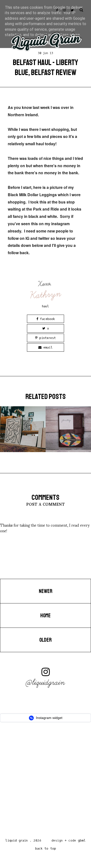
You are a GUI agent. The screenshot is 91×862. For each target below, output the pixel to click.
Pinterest (46, 338)
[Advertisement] (45, 781)
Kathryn (46, 294)
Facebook (46, 319)
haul (45, 306)
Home (45, 615)
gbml (82, 840)
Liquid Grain (16, 840)
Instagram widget (48, 718)
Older (45, 640)
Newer (45, 591)
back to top (45, 848)
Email (47, 347)
